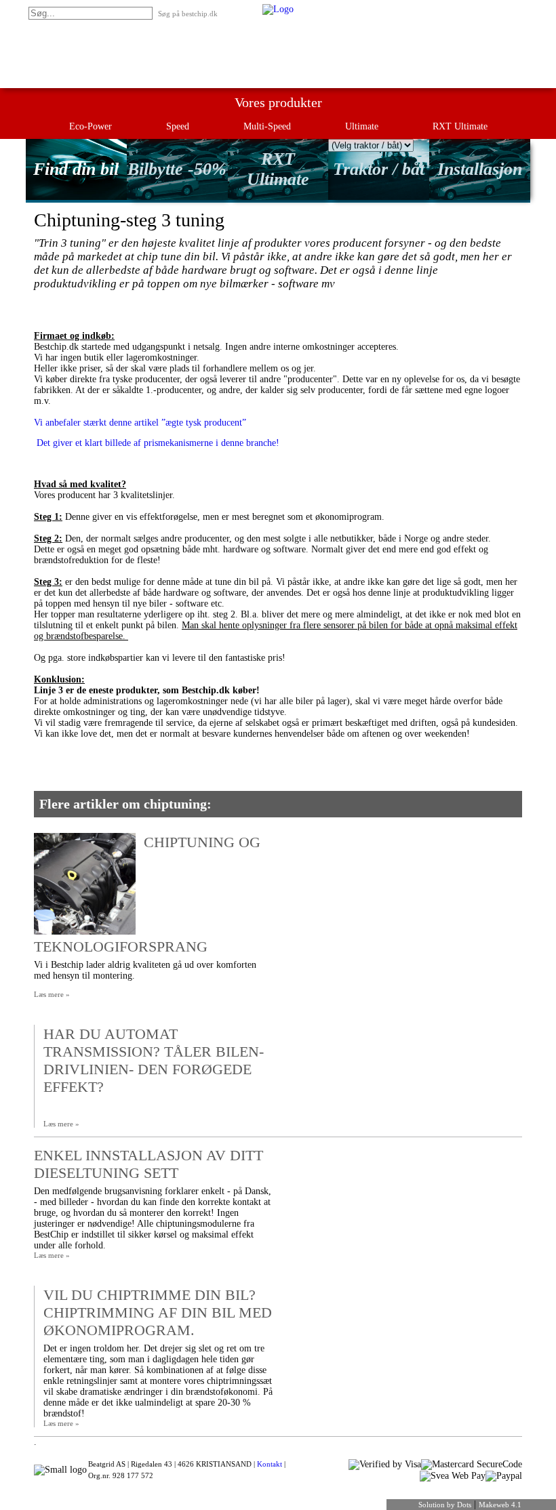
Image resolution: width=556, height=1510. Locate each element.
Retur (425, 9)
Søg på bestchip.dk (188, 13)
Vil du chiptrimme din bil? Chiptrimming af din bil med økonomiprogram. (157, 1312)
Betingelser (506, 9)
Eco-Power (90, 126)
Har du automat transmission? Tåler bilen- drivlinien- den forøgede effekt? (153, 1060)
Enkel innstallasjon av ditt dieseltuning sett (148, 1164)
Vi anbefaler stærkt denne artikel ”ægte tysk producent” (140, 422)
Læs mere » (52, 994)
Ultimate (361, 126)
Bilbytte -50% (176, 169)
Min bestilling (384, 9)
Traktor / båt (378, 169)
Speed (177, 126)
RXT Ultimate (460, 126)
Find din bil (76, 169)
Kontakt (269, 1464)
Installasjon (479, 169)
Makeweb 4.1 (500, 1505)
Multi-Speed (267, 126)
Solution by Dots (444, 1505)
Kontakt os (461, 9)
